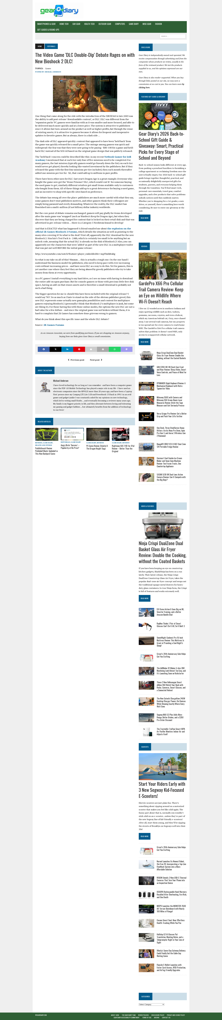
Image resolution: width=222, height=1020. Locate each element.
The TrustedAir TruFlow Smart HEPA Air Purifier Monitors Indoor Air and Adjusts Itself (171, 731)
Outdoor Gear (105, 23)
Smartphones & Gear (46, 23)
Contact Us (166, 1017)
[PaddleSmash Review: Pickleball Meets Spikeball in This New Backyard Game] (46, 439)
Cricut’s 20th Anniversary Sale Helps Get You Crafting (171, 655)
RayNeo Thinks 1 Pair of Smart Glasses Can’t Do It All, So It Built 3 (171, 625)
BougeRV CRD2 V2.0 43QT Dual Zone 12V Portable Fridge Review (171, 445)
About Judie (115, 1015)
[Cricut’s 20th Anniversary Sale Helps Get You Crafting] (146, 659)
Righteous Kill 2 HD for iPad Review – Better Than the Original (123, 448)
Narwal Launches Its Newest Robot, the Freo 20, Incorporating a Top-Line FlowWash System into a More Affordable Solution (171, 865)
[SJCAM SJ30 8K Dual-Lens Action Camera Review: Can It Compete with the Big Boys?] (146, 480)
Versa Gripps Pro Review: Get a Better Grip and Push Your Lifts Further (172, 415)
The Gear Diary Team (129, 1015)
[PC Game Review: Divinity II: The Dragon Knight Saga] (97, 439)
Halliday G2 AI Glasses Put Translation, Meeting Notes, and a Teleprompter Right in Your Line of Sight (170, 938)
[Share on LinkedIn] (67, 349)
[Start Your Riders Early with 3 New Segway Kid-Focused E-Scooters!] (163, 778)
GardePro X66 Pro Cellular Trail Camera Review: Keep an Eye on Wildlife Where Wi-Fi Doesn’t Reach (161, 292)
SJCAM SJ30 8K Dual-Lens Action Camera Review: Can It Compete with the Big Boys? (171, 477)
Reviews (38, 443)
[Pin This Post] (79, 349)
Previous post (77, 359)
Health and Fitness (43, 445)
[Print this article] (103, 349)
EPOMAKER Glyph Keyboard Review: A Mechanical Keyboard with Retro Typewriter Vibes (171, 386)
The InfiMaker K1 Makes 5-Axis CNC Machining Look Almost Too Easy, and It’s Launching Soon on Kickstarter (171, 671)
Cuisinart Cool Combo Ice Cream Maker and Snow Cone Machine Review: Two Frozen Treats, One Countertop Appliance (169, 462)
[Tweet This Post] (55, 349)
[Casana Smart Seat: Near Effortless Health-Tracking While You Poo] (146, 925)
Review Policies (143, 1015)
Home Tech (63, 23)
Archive (156, 1017)
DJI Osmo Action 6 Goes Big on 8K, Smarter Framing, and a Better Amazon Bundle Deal (170, 612)
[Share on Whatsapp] (115, 349)
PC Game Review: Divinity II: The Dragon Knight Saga (97, 447)
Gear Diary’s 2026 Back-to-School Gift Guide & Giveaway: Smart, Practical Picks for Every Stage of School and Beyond (161, 145)
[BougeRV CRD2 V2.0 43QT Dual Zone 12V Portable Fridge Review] (146, 449)
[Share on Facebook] (44, 349)
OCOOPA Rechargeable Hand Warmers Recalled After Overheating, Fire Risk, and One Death (172, 894)
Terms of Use (146, 1017)
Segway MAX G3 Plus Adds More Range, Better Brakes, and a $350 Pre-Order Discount (170, 717)
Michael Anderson (53, 72)
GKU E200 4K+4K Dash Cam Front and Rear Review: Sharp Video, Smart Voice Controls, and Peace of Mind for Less (171, 371)
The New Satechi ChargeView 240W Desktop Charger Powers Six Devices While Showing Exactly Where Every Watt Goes (171, 702)
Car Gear (76, 23)
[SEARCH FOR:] (173, 35)
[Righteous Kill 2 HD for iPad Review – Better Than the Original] (120, 439)
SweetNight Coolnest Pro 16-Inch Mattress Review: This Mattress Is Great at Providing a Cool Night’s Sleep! (170, 641)
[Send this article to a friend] (91, 349)
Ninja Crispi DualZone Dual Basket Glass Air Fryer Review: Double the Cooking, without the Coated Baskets (171, 355)
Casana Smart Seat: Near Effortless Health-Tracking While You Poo (171, 921)
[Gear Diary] (59, 11)
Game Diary (134, 23)
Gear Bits (145, 746)
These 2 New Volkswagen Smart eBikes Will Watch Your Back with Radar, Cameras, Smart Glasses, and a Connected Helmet (171, 686)
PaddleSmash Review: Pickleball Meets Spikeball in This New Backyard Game (46, 451)
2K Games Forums (54, 324)
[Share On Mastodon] (126, 349)
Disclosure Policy (157, 1015)
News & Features (147, 506)
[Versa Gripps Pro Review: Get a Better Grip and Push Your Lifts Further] (146, 419)
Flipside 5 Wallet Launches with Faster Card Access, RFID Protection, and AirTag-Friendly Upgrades (171, 967)
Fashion (158, 23)
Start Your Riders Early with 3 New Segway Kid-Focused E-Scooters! (162, 789)
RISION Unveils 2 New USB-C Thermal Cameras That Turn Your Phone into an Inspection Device (171, 880)
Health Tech (89, 23)
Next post (95, 359)
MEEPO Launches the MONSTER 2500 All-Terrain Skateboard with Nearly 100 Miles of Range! (171, 908)
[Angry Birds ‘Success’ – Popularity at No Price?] (72, 438)
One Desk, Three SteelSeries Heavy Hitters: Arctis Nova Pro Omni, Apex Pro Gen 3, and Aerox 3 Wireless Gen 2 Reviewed (171, 431)
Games (48, 68)
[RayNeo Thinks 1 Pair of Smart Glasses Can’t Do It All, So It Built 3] (146, 629)
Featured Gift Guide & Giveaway (153, 96)
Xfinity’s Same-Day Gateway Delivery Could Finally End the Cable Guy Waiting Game (171, 953)
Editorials (65, 442)
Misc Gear (147, 23)
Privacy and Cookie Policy (176, 1015)
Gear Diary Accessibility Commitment (127, 1017)
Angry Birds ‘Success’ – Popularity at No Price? (70, 446)
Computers (120, 23)
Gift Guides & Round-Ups (48, 29)
